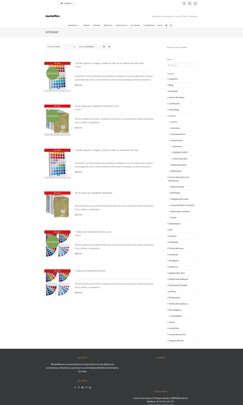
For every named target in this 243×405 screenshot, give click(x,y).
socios (172, 322)
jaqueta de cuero (177, 272)
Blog (171, 85)
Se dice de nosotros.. (178, 303)
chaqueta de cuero (180, 199)
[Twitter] (79, 387)
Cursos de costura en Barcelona (179, 179)
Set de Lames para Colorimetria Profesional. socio (97, 106)
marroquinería (178, 134)
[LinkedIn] (90, 387)
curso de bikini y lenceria (183, 205)
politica (172, 291)
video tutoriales (178, 164)
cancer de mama (176, 97)
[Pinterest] (86, 387)
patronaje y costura (180, 211)
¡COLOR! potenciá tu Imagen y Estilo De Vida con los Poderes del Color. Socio (109, 63)
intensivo (175, 128)
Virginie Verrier (176, 340)
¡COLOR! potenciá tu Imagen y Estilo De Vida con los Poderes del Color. (106, 150)
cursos (174, 121)
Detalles (79, 85)
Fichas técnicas (176, 248)
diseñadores (175, 223)
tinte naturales (180, 158)
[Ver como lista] (109, 46)
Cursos (172, 115)
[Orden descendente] (74, 46)
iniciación (173, 254)
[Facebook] (75, 387)
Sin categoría (175, 309)
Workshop (176, 171)
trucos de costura (177, 334)
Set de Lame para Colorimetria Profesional (93, 193)
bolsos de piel (177, 186)
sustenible (174, 328)
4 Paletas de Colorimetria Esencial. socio (93, 232)
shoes (173, 217)
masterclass (177, 140)
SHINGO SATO (180, 152)
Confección (174, 103)
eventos (172, 236)
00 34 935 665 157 (165, 401)
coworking (174, 109)
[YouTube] (83, 387)
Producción (174, 297)
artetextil (173, 78)
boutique (173, 91)
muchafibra (176, 315)
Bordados (175, 192)
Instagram (174, 260)
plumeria (177, 146)
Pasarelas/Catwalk (178, 285)
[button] (171, 25)
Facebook (173, 242)
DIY (171, 229)
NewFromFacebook (178, 279)
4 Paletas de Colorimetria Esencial (90, 271)
